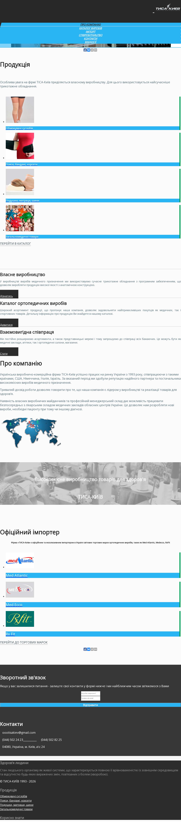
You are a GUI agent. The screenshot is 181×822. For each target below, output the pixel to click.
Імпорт (90, 31)
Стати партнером (7, 354)
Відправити (90, 705)
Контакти (90, 38)
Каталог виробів (90, 28)
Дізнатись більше (6, 296)
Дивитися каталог (6, 325)
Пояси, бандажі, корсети (16, 800)
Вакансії (90, 42)
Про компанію (90, 24)
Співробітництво (90, 35)
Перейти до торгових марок (24, 642)
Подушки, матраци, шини (16, 805)
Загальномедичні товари (16, 809)
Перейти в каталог (15, 243)
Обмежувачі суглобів (13, 796)
